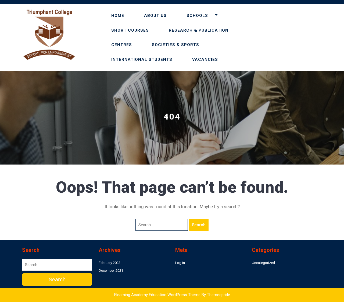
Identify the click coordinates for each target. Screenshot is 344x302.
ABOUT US (155, 15)
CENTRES (121, 44)
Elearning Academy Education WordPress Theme (157, 294)
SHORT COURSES (130, 30)
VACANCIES (205, 59)
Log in (180, 263)
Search (199, 224)
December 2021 (111, 271)
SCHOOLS (197, 15)
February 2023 (109, 263)
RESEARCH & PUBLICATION (198, 30)
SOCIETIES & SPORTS (175, 44)
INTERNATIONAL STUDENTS (141, 59)
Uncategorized (263, 263)
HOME (117, 15)
